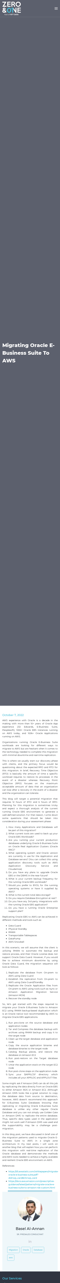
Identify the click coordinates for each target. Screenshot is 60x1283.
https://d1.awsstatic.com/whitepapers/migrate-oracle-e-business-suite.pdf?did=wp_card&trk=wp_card (33, 1174)
